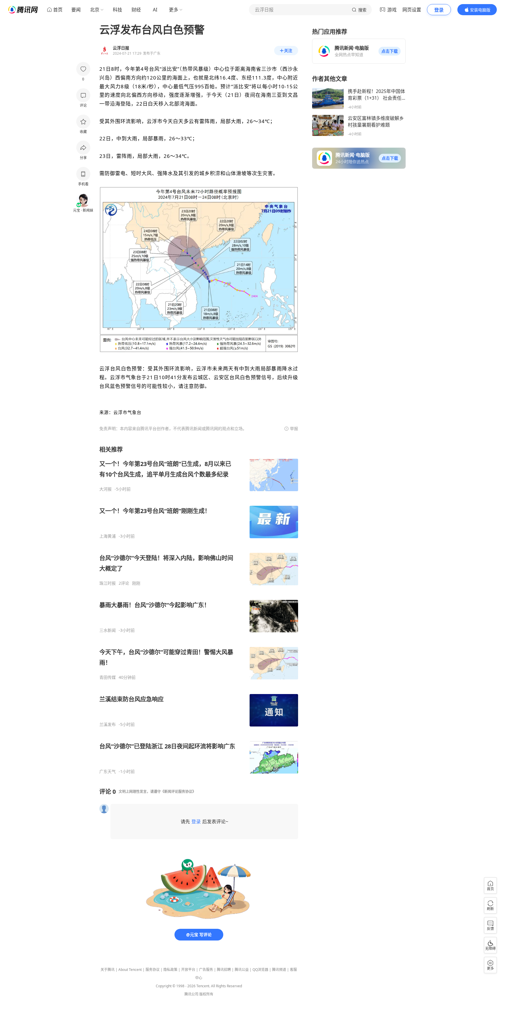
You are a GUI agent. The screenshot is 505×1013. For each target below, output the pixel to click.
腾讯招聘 (224, 969)
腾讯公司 (191, 994)
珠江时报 (107, 583)
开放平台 (188, 969)
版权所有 (206, 994)
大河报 (105, 489)
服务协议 (153, 969)
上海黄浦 (107, 536)
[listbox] (198, 610)
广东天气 (107, 771)
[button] (389, 51)
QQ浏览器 (260, 969)
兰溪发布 (107, 724)
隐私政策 (170, 969)
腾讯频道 (279, 969)
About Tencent (130, 969)
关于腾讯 (108, 969)
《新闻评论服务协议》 (178, 791)
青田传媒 (107, 677)
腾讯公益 (242, 969)
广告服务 (206, 969)
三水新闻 (107, 630)
